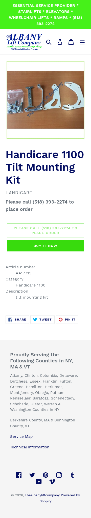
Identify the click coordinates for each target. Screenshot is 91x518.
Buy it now (45, 246)
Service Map (21, 436)
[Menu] (82, 41)
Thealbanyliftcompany (42, 495)
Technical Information (29, 447)
